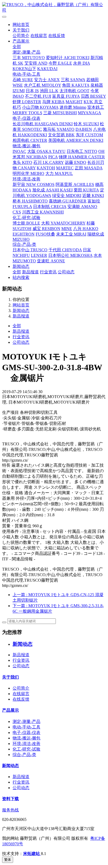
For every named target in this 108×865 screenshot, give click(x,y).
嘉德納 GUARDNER (68, 201)
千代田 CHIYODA (65, 250)
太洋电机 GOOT (74, 90)
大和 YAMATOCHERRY (63, 223)
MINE (66, 228)
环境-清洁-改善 (26, 179)
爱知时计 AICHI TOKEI (67, 57)
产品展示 (21, 41)
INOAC (19, 151)
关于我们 (21, 30)
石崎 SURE (23, 79)
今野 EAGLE (60, 63)
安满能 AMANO (82, 206)
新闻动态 (21, 266)
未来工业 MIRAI (71, 234)
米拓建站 (32, 853)
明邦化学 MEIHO (28, 173)
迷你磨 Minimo (73, 107)
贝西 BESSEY (93, 96)
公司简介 (21, 35)
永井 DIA (81, 63)
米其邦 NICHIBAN (30, 157)
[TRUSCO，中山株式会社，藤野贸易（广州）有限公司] (54, 7)
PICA (53, 157)
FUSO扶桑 (45, 234)
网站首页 (21, 24)
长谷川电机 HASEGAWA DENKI (43, 124)
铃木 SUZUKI (86, 124)
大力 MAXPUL (59, 173)
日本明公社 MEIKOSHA (70, 255)
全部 (17, 46)
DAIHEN (83, 129)
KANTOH (46, 168)
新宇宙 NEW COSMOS (34, 184)
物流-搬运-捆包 (26, 146)
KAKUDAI (47, 68)
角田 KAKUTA (75, 85)
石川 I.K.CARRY (48, 162)
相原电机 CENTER (30, 140)
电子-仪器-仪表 (26, 118)
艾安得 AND (35, 63)
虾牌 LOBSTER (27, 102)
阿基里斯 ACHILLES (75, 184)
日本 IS (32, 90)
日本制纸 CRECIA (49, 206)
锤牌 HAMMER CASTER (82, 157)
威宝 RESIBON (46, 228)
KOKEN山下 (24, 68)
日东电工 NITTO (82, 151)
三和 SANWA (73, 79)
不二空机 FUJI (38, 96)
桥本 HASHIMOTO (30, 201)
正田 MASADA (88, 168)
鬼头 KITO (22, 162)
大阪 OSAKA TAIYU (46, 151)
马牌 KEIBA (53, 102)
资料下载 (10, 798)
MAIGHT (74, 102)
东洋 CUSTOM (89, 135)
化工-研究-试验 (26, 217)
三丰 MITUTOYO (29, 57)
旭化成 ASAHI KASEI (52, 190)
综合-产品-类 (24, 244)
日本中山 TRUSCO (30, 250)
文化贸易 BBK (61, 135)
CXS (17, 212)
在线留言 (38, 35)
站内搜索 (21, 277)
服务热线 (10, 810)
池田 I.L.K (49, 90)
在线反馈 (56, 35)
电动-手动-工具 (26, 74)
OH (101, 151)
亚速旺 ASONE (51, 261)
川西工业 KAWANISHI (43, 212)
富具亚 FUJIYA (66, 96)
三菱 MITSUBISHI (60, 113)
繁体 (7, 860)
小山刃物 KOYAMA (40, 107)
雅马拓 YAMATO (58, 129)
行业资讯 (48, 272)
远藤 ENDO (75, 162)
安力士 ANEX (47, 79)
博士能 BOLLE (26, 223)
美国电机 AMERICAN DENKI (75, 140)
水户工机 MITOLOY (42, 85)
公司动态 (66, 272)
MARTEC (65, 168)
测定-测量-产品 (26, 52)
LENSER (39, 255)
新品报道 (30, 272)
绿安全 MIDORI (66, 195)
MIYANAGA (89, 113)
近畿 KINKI (93, 195)
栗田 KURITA (86, 190)
